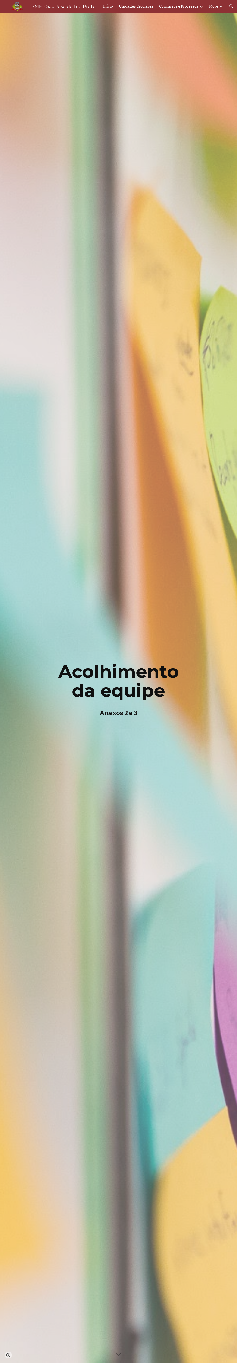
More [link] (213, 6)
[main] (118, 688)
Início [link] (108, 6)
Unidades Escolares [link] (136, 6)
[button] (231, 6)
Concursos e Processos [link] (178, 6)
